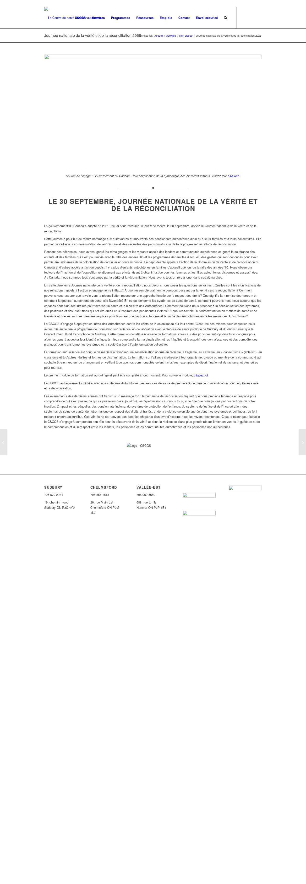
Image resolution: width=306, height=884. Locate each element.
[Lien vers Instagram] (251, 17)
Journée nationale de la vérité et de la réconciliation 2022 (92, 35)
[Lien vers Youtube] (258, 17)
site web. (234, 175)
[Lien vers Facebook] (243, 17)
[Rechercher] (225, 17)
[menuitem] (80, 17)
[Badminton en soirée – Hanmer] (3, 442)
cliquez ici (201, 375)
